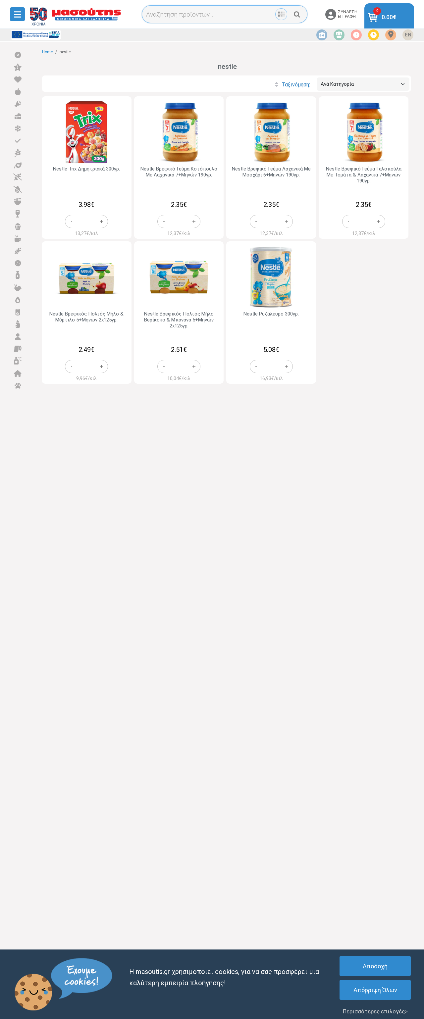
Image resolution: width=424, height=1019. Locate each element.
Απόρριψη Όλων (375, 990)
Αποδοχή (375, 966)
